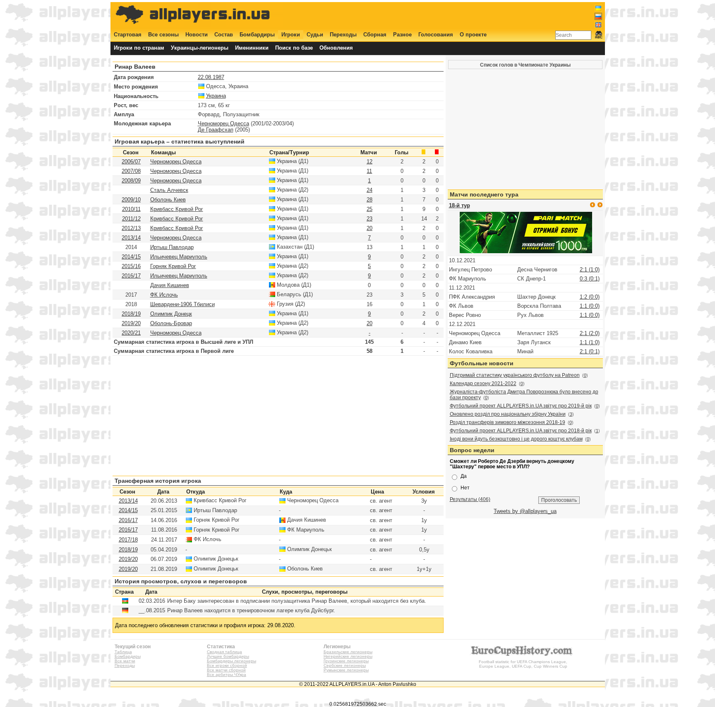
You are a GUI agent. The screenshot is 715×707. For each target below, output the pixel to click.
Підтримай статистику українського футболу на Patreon (515, 375)
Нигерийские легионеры (348, 656)
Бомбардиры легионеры (231, 661)
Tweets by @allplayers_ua (525, 511)
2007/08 (131, 171)
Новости (196, 34)
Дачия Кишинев (169, 285)
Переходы (343, 34)
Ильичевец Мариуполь (178, 257)
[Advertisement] (451, 15)
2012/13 (131, 228)
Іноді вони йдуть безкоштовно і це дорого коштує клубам (516, 439)
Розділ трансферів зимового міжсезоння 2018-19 (507, 422)
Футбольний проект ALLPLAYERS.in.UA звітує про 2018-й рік (521, 431)
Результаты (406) (470, 499)
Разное (402, 34)
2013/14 (131, 238)
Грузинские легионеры (346, 661)
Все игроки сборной (227, 665)
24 (369, 190)
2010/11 (131, 209)
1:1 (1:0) (590, 342)
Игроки (290, 34)
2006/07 (131, 161)
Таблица (123, 651)
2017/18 (128, 540)
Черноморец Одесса (223, 123)
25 (369, 209)
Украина (216, 96)
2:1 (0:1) (590, 351)
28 (369, 200)
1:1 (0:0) (590, 306)
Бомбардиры (257, 34)
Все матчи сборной (226, 670)
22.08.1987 (211, 77)
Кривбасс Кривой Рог (176, 209)
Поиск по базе (294, 48)
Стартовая (128, 34)
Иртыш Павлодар (172, 247)
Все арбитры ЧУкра (226, 674)
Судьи (315, 34)
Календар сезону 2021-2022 (483, 383)
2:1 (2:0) (590, 333)
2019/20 (131, 323)
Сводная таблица (224, 651)
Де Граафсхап (215, 130)
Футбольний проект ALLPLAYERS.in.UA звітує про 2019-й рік (521, 406)
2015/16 (131, 266)
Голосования (435, 34)
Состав (223, 34)
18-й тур (459, 205)
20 (369, 228)
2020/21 (131, 333)
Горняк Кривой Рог (173, 266)
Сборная (374, 34)
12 (369, 161)
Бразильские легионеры (348, 651)
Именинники (252, 48)
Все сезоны (163, 34)
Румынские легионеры (346, 670)
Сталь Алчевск (169, 190)
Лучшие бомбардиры (228, 656)
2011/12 (131, 219)
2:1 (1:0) (590, 269)
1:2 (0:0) (590, 297)
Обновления (336, 48)
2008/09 (131, 180)
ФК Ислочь (164, 295)
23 (369, 219)
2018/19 (131, 314)
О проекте (473, 34)
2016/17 (131, 276)
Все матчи (125, 661)
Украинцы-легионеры (199, 48)
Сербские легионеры (345, 665)
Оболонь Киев (168, 200)
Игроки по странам (139, 48)
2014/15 (131, 257)
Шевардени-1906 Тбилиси (182, 304)
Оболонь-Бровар (171, 323)
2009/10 (131, 200)
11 (369, 171)
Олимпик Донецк (171, 314)
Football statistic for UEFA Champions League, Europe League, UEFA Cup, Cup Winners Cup (523, 664)
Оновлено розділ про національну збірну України (508, 414)
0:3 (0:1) (590, 279)
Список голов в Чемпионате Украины (525, 64)
